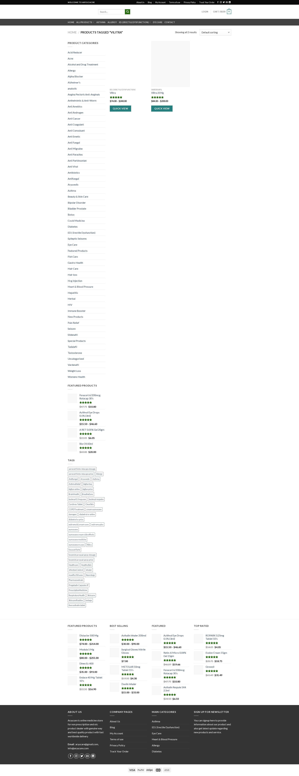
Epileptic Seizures (77, 238)
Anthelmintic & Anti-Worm (82, 100)
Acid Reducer (75, 52)
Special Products (77, 340)
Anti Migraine (75, 148)
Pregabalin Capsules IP (78, 585)
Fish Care (73, 256)
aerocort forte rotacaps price (81, 474)
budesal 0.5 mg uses (77, 499)
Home (71, 22)
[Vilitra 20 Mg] (170, 64)
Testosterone (75, 352)
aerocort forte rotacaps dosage (82, 469)
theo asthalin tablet (77, 605)
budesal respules (96, 499)
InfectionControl (76, 570)
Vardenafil (73, 364)
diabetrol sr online (87, 514)
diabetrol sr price (76, 519)
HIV (70, 304)
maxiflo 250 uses (76, 575)
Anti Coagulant (76, 124)
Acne (70, 58)
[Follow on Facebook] (218, 2)
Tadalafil (72, 346)
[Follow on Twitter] (224, 2)
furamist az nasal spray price (81, 560)
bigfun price (88, 489)
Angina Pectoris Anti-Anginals (84, 94)
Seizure (72, 328)
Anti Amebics (75, 106)
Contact (169, 22)
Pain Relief (73, 322)
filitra (89, 544)
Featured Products (78, 250)
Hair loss (72, 274)
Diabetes (73, 226)
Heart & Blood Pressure (80, 286)
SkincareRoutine (76, 600)
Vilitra (113, 93)
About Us (140, 2)
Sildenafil (73, 334)
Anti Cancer (74, 118)
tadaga (89, 600)
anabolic (72, 88)
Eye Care (157, 22)
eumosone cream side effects (81, 534)
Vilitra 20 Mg (157, 93)
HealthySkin (86, 565)
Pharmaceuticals (76, 580)
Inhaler (89, 570)
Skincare (91, 595)
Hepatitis (73, 292)
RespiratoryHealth (77, 595)
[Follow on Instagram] (221, 2)
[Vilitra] (129, 64)
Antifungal (73, 178)
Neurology (90, 575)
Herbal (71, 298)
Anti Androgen (75, 112)
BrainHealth (74, 494)
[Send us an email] (227, 2)
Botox (71, 214)
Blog (150, 2)
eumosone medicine (77, 539)
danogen (72, 514)
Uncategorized (76, 358)
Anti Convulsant (76, 130)
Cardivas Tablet (76, 504)
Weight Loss (74, 370)
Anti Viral (73, 166)
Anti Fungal (74, 142)
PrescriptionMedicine (78, 590)
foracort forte (74, 549)
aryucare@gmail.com (87, 744)
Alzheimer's (74, 82)
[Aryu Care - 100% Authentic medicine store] (81, 12)
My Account (160, 2)
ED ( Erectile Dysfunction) (134, 22)
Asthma (101, 22)
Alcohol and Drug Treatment (83, 64)
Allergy (112, 22)
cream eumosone (94, 509)
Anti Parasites (75, 154)
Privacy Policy (190, 2)
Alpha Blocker (75, 76)
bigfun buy (87, 484)
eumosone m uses (76, 544)
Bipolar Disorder (77, 202)
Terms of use (174, 2)
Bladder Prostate (77, 208)
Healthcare (73, 565)
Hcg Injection (75, 280)
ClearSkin (89, 504)
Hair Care (73, 268)
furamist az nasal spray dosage (82, 555)
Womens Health (76, 376)
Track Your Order (207, 2)
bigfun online (74, 489)
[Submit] (127, 11)
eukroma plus (97, 524)
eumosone (73, 529)
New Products (75, 316)
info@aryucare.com (78, 748)
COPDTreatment (76, 509)
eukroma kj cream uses (79, 524)
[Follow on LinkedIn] (230, 2)
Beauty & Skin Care (78, 196)
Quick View (120, 108)
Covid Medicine (76, 220)
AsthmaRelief (75, 484)
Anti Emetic (74, 136)
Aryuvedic (73, 184)
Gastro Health (75, 262)
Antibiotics (74, 172)
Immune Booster (76, 310)
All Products (84, 22)
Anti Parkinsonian (77, 160)
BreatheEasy (87, 494)
